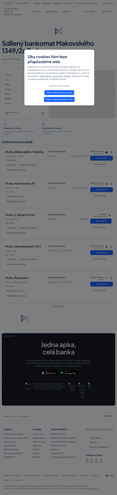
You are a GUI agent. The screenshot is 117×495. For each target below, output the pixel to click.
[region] (59, 77)
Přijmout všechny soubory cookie (59, 93)
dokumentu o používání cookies (55, 76)
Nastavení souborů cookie (59, 86)
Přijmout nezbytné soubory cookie (59, 99)
